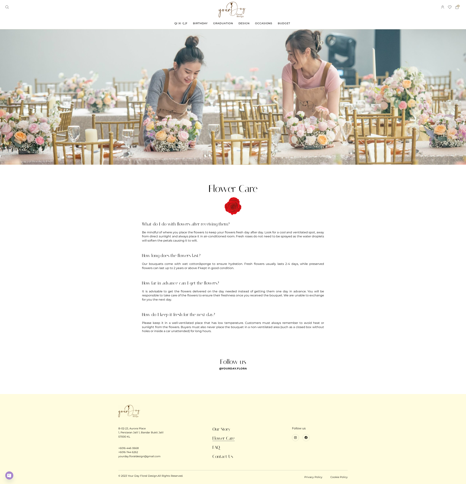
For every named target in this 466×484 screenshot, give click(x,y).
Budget (284, 23)
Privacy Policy (313, 477)
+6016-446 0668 (128, 448)
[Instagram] (295, 437)
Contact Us (222, 456)
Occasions (263, 23)
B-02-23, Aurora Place (132, 428)
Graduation (223, 23)
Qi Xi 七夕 (180, 23)
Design (244, 23)
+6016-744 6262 (128, 452)
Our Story (221, 429)
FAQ (216, 447)
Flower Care (223, 438)
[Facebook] (306, 437)
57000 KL (124, 436)
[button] (7, 7)
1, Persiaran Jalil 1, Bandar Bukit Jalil (140, 432)
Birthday (200, 23)
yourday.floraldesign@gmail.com (139, 456)
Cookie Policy (339, 477)
